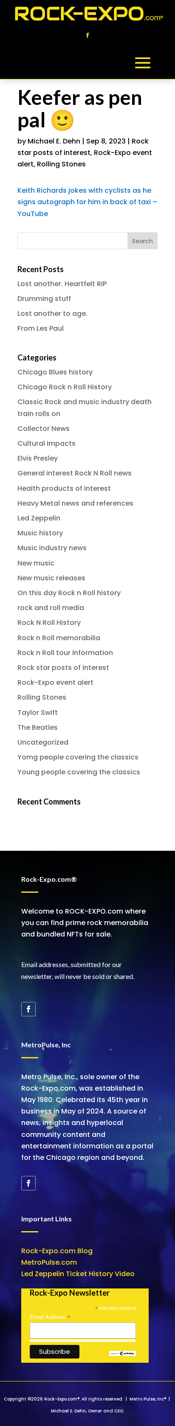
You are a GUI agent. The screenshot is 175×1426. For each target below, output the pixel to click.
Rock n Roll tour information (65, 653)
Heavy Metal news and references (75, 503)
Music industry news (52, 548)
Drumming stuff (44, 299)
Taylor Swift (37, 712)
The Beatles (37, 727)
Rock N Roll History (49, 622)
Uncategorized (42, 742)
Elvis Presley (37, 458)
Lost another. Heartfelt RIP (62, 284)
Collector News (43, 428)
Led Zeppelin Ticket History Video (78, 1274)
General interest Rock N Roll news (74, 473)
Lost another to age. (52, 313)
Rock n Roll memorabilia (58, 638)
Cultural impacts (46, 443)
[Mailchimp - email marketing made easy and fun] (122, 1354)
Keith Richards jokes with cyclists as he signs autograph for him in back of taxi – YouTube (87, 202)
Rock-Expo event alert (55, 682)
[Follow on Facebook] (87, 35)
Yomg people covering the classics (77, 757)
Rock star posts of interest (63, 667)
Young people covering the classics (78, 772)
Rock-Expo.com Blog (57, 1251)
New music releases (51, 578)
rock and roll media (50, 608)
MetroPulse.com (49, 1262)
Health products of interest (64, 488)
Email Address (50, 1317)
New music (35, 563)
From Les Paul (40, 328)
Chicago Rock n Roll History (64, 387)
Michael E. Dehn (54, 141)
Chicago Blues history (55, 372)
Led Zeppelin (38, 518)
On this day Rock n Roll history (69, 593)
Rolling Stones (61, 164)
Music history (40, 533)
